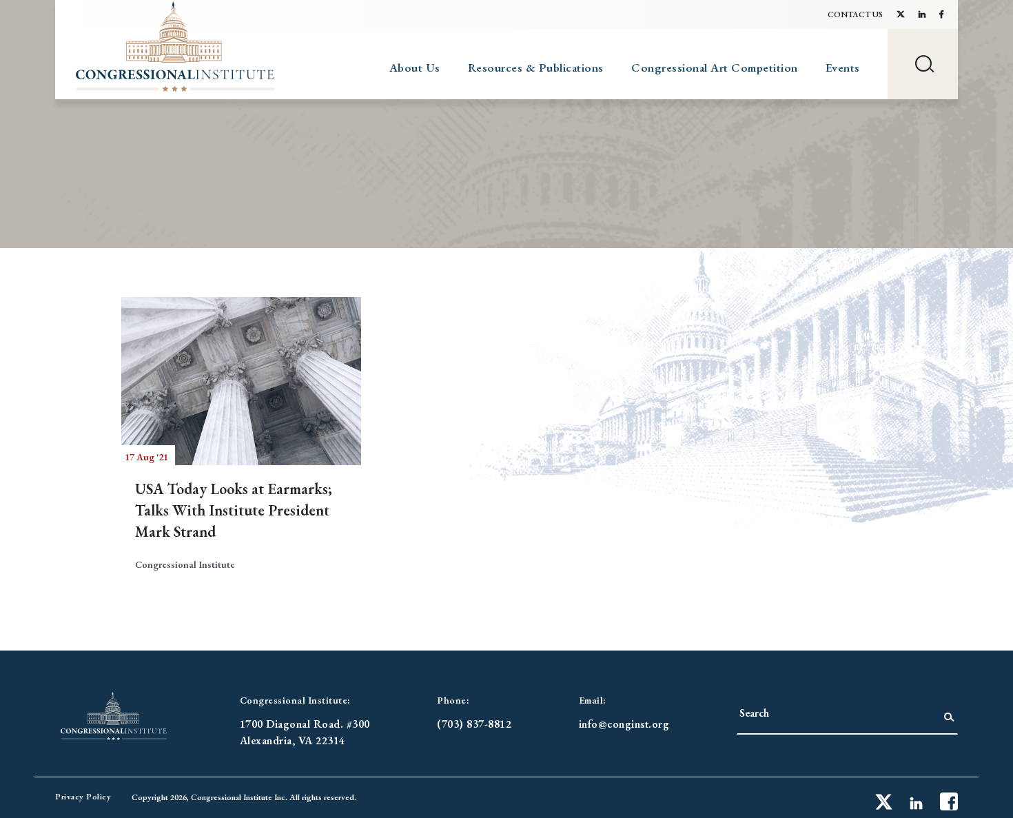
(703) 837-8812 (474, 724)
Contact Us (855, 14)
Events (843, 67)
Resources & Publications (536, 67)
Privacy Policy (83, 796)
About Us (414, 67)
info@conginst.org (624, 724)
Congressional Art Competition (714, 67)
